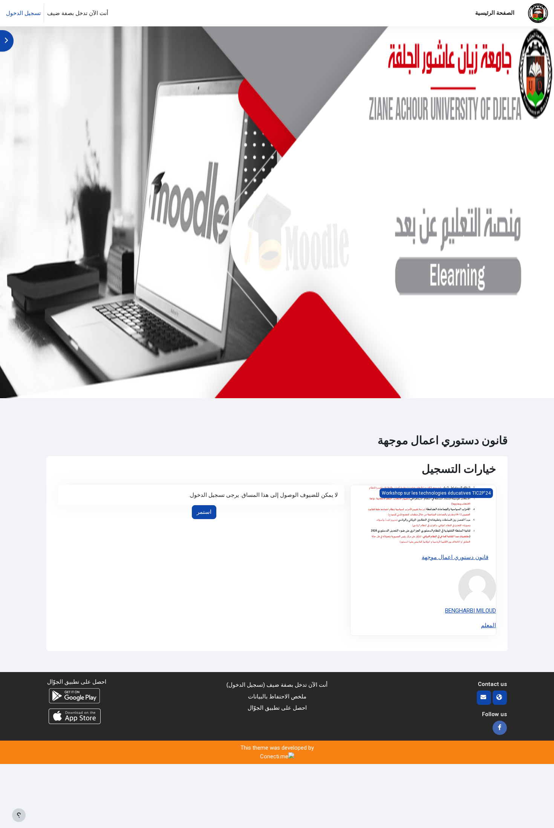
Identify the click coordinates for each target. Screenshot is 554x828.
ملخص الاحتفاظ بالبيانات (277, 696)
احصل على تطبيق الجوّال (277, 707)
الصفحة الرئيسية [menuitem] (494, 12)
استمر (204, 512)
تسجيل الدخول (23, 13)
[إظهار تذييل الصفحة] (19, 815)
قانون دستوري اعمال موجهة (455, 557)
